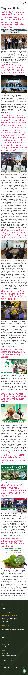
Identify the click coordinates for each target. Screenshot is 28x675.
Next (25, 598)
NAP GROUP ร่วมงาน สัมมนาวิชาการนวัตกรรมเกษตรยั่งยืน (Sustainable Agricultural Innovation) (12, 69)
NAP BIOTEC (5, 610)
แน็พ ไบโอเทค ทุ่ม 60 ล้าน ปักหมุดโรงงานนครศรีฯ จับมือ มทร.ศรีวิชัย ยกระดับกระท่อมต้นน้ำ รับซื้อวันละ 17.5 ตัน (14, 234)
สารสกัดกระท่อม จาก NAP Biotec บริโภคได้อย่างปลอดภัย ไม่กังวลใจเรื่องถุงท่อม (13, 459)
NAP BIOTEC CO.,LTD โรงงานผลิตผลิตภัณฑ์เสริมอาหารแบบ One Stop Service (13, 353)
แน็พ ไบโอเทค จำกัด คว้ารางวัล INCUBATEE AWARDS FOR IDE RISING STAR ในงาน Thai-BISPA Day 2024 (13, 490)
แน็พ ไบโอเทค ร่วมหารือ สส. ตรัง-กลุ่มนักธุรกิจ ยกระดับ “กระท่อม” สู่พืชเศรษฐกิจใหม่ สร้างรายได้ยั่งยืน (13, 295)
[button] (26, 3)
